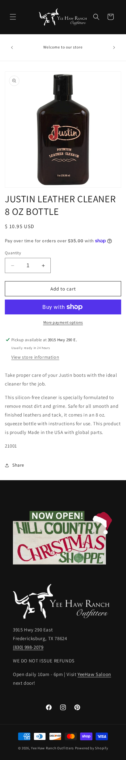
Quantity (13, 253)
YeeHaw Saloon (94, 674)
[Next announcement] (114, 47)
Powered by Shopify (91, 748)
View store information (35, 357)
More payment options (63, 322)
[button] (13, 17)
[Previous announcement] (12, 47)
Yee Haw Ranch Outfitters (52, 748)
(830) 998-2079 (28, 647)
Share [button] (18, 465)
